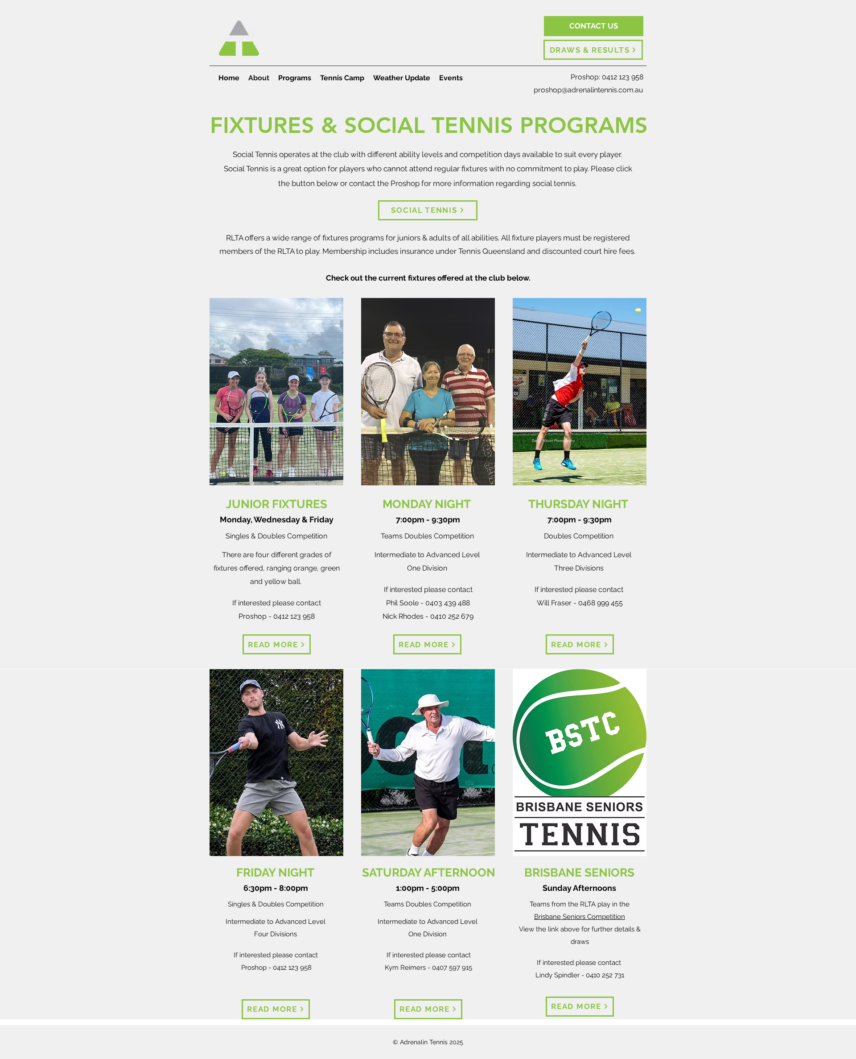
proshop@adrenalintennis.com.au (588, 90)
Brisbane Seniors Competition (579, 917)
